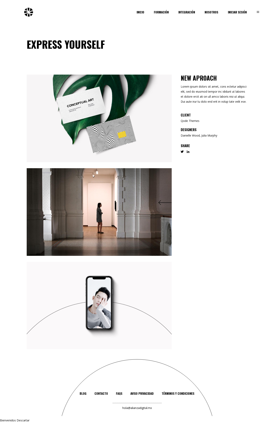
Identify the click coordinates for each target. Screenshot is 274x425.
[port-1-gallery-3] (99, 305)
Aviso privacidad (142, 393)
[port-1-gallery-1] (99, 118)
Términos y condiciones (178, 393)
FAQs (119, 393)
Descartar (23, 420)
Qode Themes (190, 121)
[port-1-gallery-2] (99, 212)
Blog (83, 393)
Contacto (101, 393)
